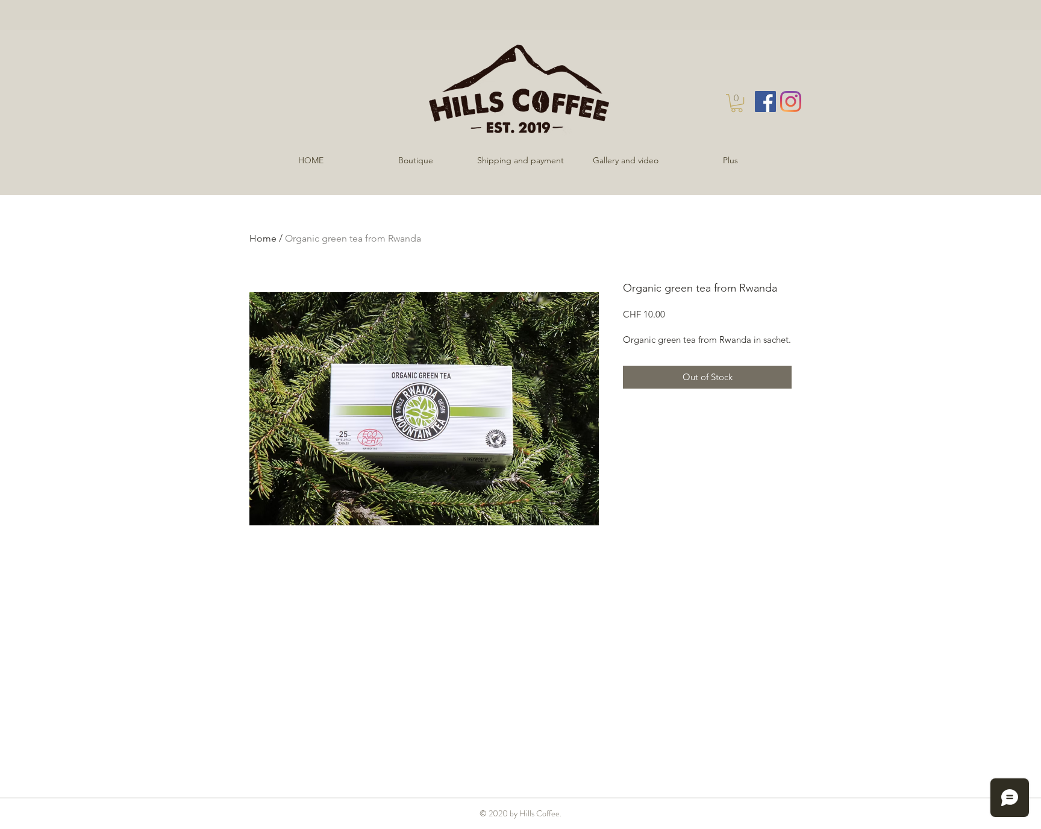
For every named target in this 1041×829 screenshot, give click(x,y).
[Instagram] (790, 101)
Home (263, 238)
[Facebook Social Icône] (765, 101)
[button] (737, 103)
